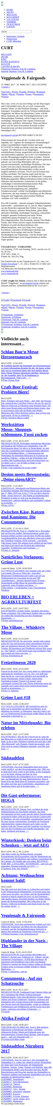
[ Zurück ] (5, 87)
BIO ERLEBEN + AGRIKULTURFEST (21, 599)
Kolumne (41, 92)
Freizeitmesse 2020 (18, 662)
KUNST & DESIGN (10, 62)
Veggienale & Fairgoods (23, 915)
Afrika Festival (15, 1018)
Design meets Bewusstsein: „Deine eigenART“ (25, 477)
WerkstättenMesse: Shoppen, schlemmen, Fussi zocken (24, 429)
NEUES (10, 12)
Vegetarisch (38, 94)
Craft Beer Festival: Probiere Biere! (19, 389)
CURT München (14, 41)
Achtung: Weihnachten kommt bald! (22, 878)
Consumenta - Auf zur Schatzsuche (21, 981)
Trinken (20, 94)
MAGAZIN (12, 14)
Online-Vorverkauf (9, 264)
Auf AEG (6, 92)
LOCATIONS (13, 19)
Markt (4, 94)
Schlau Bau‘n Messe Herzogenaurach (19, 354)
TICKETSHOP (13, 24)
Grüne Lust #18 (15, 697)
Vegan (28, 94)
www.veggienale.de (9, 273)
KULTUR (5, 64)
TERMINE (11, 22)
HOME (10, 10)
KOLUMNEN (13, 17)
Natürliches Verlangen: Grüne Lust (22, 559)
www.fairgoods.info (9, 271)
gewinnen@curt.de (9, 135)
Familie (23, 92)
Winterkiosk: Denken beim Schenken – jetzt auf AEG (26, 843)
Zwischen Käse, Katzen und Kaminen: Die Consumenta (22, 516)
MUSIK (4, 57)
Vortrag (5, 97)
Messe (12, 94)
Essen (15, 92)
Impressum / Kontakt (15, 36)
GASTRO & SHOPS (10, 66)
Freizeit (32, 92)
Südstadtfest (12, 757)
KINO (4, 59)
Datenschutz (12, 39)
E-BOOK (11, 27)
